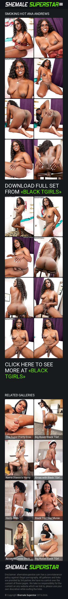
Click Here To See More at (29, 370)
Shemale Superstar (26, 595)
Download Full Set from (33, 189)
